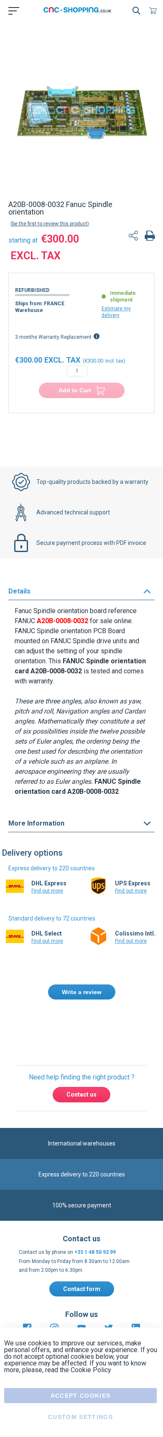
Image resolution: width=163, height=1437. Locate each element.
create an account (67, 1037)
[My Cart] (154, 10)
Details (19, 591)
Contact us (81, 1094)
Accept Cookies (81, 1395)
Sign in (100, 1028)
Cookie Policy (91, 1370)
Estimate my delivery (116, 312)
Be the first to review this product (49, 223)
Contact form (81, 1289)
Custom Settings (80, 1417)
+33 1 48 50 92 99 (95, 1252)
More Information (36, 823)
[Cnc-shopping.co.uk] (79, 10)
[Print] (150, 237)
